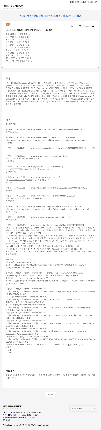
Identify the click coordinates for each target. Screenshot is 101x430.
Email (8, 420)
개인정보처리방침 (74, 2)
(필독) (96, 2)
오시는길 (83, 2)
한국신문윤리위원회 (13, 6)
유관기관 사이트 (77, 408)
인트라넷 (90, 2)
